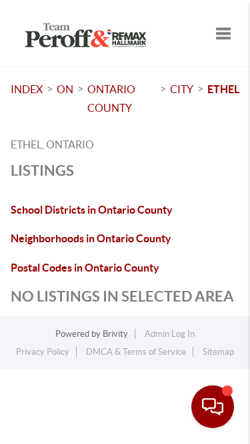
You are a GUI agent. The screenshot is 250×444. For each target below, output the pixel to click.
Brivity (115, 334)
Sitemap (218, 352)
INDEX (27, 89)
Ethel (223, 89)
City (181, 89)
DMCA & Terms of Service (136, 352)
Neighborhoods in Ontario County (91, 238)
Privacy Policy (42, 352)
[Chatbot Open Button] (212, 406)
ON (65, 89)
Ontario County (111, 98)
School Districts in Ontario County (92, 210)
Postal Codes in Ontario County (85, 268)
